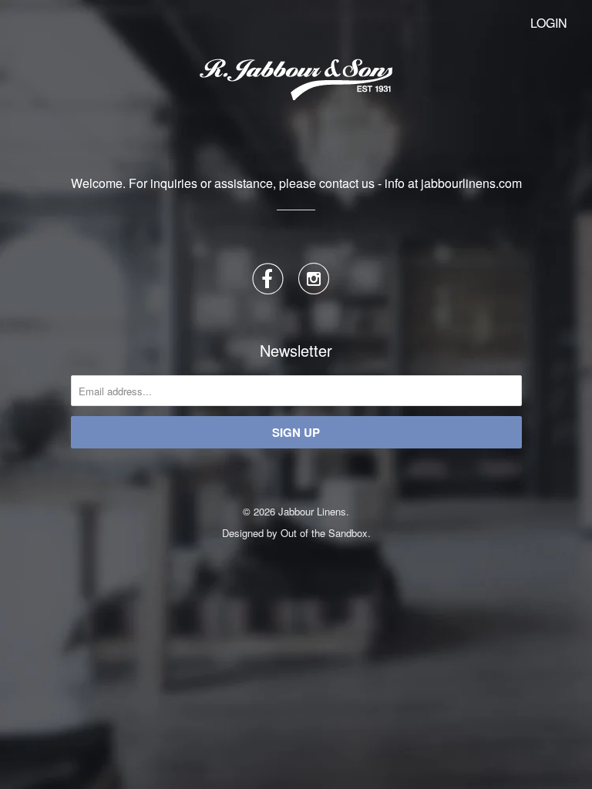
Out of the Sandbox (324, 532)
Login (548, 23)
